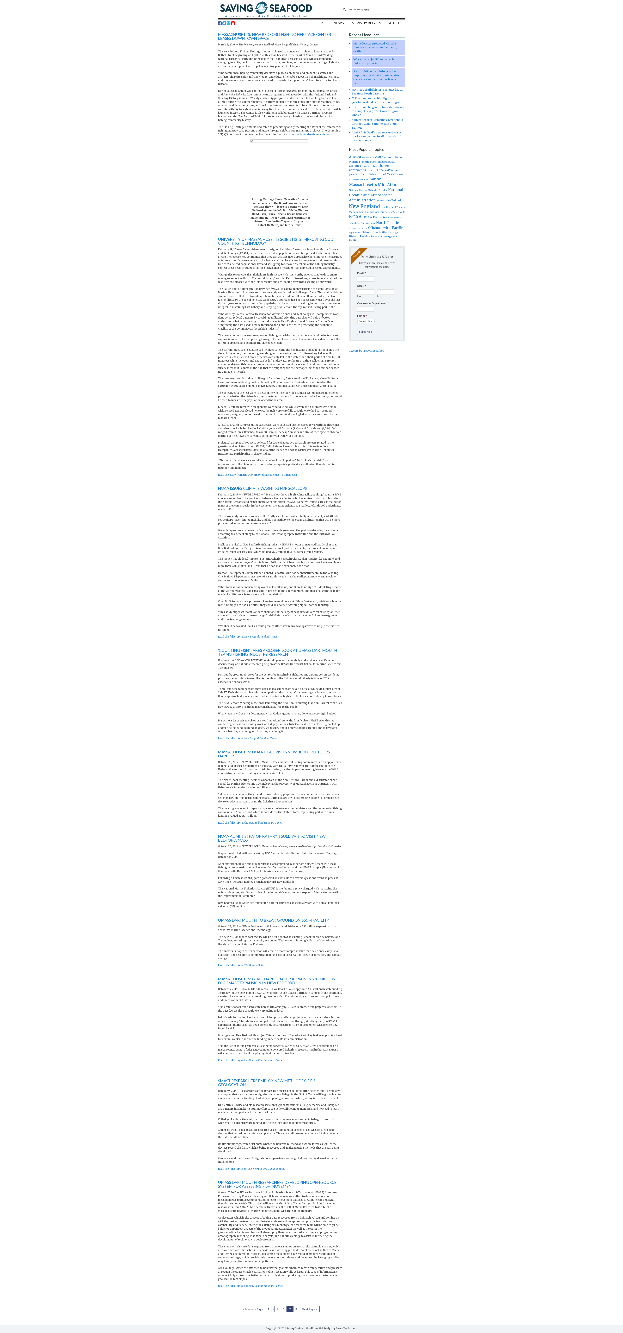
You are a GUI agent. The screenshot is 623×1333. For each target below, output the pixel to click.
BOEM (391, 162)
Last (379, 296)
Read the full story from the (251, 1168)
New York (392, 212)
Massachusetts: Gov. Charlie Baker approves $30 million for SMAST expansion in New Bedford (277, 980)
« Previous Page (253, 1309)
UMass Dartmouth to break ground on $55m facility (273, 920)
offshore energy (358, 228)
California (355, 165)
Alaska (355, 157)
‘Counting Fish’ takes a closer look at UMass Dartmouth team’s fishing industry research (277, 652)
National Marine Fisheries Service (368, 190)
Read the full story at (247, 636)
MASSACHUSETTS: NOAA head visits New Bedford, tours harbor (274, 754)
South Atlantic (382, 232)
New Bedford (393, 200)
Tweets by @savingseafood (366, 350)
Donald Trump (389, 170)
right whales (355, 232)
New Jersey (380, 212)
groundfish (354, 174)
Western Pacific (358, 236)
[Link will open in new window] (220, 23)
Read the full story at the (250, 822)
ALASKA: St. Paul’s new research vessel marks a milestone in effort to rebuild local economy (377, 136)
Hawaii (400, 175)
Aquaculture (368, 157)
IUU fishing (354, 180)
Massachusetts (363, 184)
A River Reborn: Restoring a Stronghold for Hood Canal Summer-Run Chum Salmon (377, 123)
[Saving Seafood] (266, 17)
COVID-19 (373, 170)
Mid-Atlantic (390, 184)
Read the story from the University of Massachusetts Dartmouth (257, 474)
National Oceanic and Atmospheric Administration (376, 195)
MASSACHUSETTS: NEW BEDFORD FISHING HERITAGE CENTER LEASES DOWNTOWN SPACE (274, 36)
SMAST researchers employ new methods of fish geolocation (268, 1082)
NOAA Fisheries (375, 217)
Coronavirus (357, 170)
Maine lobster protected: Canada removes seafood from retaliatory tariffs (375, 47)
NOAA (355, 216)
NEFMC (380, 200)
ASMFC (378, 157)
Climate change (378, 166)
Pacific (397, 228)
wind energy (385, 236)
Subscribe (365, 331)
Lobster (364, 179)
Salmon (367, 232)
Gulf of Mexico (386, 174)
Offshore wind (379, 228)
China (364, 166)
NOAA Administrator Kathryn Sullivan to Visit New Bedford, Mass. (272, 838)
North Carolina (368, 223)
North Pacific (387, 222)
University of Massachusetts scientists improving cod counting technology (275, 241)
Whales (373, 236)
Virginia (396, 233)
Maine (375, 179)
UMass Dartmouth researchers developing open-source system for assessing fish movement (277, 1184)
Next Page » (310, 1309)
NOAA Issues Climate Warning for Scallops (262, 488)
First (359, 296)
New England (364, 206)
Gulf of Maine (368, 174)
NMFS (401, 212)
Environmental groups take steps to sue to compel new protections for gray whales (378, 111)
